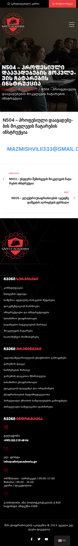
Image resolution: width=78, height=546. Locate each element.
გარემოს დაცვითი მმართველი (25, 376)
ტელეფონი (12, 435)
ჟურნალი (29, 89)
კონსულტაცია (13, 287)
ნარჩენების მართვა (17, 370)
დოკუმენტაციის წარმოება (22, 306)
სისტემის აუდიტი (15, 294)
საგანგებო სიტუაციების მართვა (25, 324)
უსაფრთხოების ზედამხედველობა (27, 394)
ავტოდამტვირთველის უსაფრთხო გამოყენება (35, 357)
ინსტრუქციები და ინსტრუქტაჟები (26, 312)
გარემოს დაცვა (14, 363)
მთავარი (9, 89)
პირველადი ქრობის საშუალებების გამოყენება (35, 400)
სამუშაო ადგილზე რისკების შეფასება (29, 300)
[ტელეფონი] (6, 427)
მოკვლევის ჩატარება (18, 330)
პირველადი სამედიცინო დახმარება (28, 406)
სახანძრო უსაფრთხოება (20, 318)
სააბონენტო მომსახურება (21, 336)
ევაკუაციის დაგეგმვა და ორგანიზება (29, 388)
